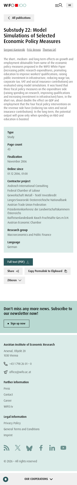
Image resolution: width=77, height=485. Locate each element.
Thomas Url (49, 50)
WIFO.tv (8, 407)
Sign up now (18, 323)
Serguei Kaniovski (14, 50)
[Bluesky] (29, 448)
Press (7, 389)
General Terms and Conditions (21, 429)
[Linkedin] (52, 448)
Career (8, 401)
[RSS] (6, 448)
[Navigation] (58, 5)
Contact (8, 395)
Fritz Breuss (34, 50)
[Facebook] (41, 448)
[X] (18, 448)
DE (69, 5)
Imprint (8, 435)
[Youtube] (63, 448)
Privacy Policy (12, 423)
